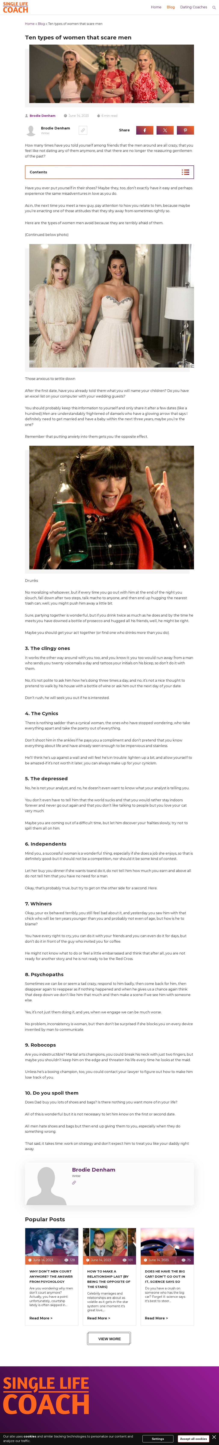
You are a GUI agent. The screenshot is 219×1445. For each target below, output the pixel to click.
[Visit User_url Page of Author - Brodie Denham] (74, 1183)
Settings (158, 1438)
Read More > (41, 1318)
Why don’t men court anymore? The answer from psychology (51, 1276)
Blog (171, 7)
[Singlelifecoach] (15, 7)
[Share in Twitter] (165, 130)
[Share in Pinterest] (185, 130)
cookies (30, 1436)
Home (156, 7)
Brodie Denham (42, 116)
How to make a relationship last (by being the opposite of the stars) (108, 1279)
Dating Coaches (193, 7)
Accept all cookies (193, 1438)
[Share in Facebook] (144, 130)
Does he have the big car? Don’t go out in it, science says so (165, 1276)
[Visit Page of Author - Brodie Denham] (83, 130)
